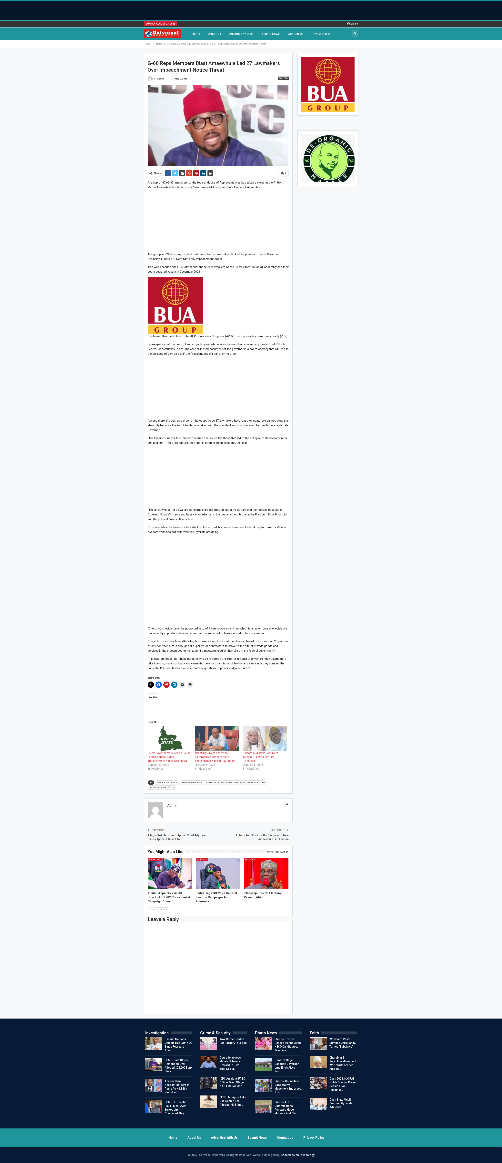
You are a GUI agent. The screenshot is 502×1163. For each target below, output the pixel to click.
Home (196, 34)
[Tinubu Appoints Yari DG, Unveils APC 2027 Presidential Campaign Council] (170, 873)
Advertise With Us (241, 34)
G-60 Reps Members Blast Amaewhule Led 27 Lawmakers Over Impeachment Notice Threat (223, 782)
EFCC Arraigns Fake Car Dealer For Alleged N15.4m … (233, 1101)
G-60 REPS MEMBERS (167, 782)
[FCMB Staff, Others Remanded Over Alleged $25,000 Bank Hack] (153, 1064)
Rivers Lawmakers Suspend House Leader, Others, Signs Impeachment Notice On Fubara (169, 756)
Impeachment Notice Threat (162, 787)
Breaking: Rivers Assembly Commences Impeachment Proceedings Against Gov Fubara (215, 756)
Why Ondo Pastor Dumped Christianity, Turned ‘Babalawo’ (342, 1043)
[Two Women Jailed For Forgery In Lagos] (208, 1043)
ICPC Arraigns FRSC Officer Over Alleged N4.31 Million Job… (233, 1082)
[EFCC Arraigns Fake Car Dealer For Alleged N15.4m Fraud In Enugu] (208, 1101)
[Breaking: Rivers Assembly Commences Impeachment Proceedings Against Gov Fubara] (217, 738)
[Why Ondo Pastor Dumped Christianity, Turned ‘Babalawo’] (318, 1043)
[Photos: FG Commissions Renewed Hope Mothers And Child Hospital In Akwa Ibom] (263, 1106)
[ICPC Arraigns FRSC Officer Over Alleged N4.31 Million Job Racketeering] (208, 1083)
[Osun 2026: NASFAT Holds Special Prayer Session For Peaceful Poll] (318, 1083)
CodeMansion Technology (298, 1155)
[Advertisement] (251, 9)
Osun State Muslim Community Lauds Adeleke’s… (341, 1103)
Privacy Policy (321, 34)
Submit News (271, 34)
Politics (283, 78)
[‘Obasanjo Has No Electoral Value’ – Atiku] (266, 873)
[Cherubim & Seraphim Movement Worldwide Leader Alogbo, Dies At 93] (318, 1062)
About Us (214, 34)
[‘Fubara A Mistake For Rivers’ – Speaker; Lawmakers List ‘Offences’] (265, 738)
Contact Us (296, 34)
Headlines (155, 859)
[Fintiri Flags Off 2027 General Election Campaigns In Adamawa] (218, 873)
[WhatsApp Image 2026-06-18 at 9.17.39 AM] (175, 305)
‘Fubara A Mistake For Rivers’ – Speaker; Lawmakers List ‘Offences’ (262, 756)
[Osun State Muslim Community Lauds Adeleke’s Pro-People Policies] (318, 1104)
